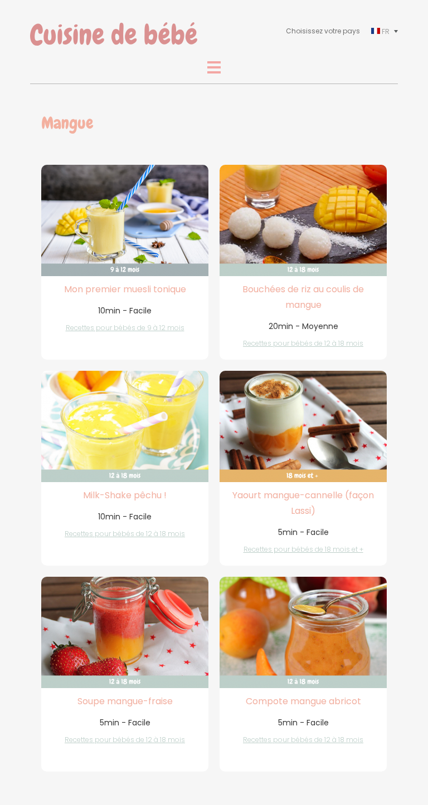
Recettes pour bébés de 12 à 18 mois (303, 343)
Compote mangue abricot (303, 701)
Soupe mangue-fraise (125, 701)
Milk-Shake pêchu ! (125, 495)
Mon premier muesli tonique (125, 289)
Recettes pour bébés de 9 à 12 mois (125, 327)
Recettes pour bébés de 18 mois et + (303, 549)
